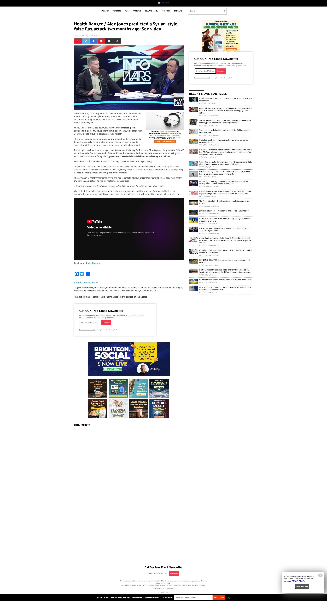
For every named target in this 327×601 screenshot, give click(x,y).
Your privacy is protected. (87, 330)
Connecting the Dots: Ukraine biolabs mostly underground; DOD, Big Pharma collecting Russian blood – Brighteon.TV (225, 163)
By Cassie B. (212, 103)
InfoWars (78, 291)
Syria (140, 291)
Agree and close (302, 586)
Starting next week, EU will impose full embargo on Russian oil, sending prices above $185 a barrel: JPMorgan (225, 121)
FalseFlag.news (94, 263)
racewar (137, 11)
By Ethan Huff (213, 125)
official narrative (117, 291)
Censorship (111, 287)
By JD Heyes (212, 157)
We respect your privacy (150, 585)
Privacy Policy (163, 592)
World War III (150, 291)
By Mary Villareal (214, 135)
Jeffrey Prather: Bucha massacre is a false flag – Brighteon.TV (224, 211)
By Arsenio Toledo (214, 255)
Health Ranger (175, 287)
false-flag (152, 287)
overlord (105, 11)
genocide (166, 11)
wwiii (127, 11)
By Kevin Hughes (213, 213)
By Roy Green (212, 167)
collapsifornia (151, 11)
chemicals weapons (127, 287)
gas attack (163, 287)
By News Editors (213, 206)
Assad (102, 287)
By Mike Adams (213, 115)
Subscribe (219, 597)
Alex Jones (94, 287)
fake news (142, 287)
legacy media (90, 291)
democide (117, 11)
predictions (131, 291)
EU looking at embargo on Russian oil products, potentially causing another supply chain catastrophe (223, 182)
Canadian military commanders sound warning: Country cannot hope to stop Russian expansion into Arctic (224, 173)
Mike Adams (94, 35)
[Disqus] (129, 460)
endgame (178, 11)
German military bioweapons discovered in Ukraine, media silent (225, 280)
